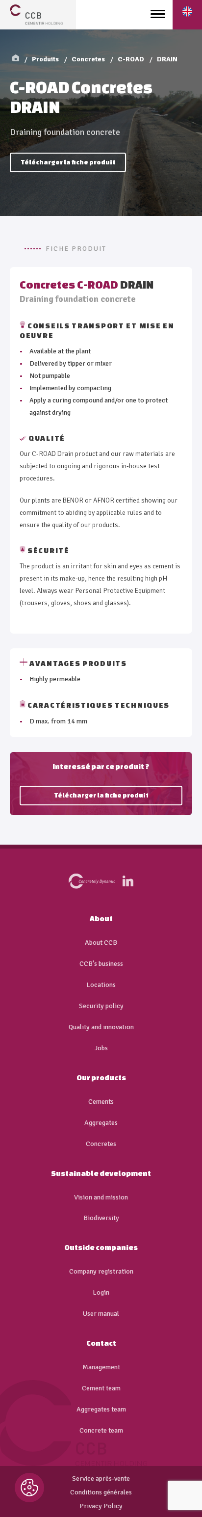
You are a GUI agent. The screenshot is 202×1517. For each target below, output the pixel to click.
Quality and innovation (101, 1027)
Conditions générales (101, 1492)
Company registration (101, 1271)
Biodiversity (101, 1218)
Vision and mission (101, 1197)
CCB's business (101, 963)
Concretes (88, 59)
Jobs (101, 1048)
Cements (101, 1101)
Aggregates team (101, 1409)
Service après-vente (101, 1478)
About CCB (101, 942)
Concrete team (101, 1430)
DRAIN (167, 59)
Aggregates (101, 1122)
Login (101, 1292)
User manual (101, 1313)
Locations (101, 985)
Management (101, 1367)
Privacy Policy (101, 1506)
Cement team (101, 1388)
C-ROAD (131, 59)
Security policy (101, 1006)
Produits (45, 59)
